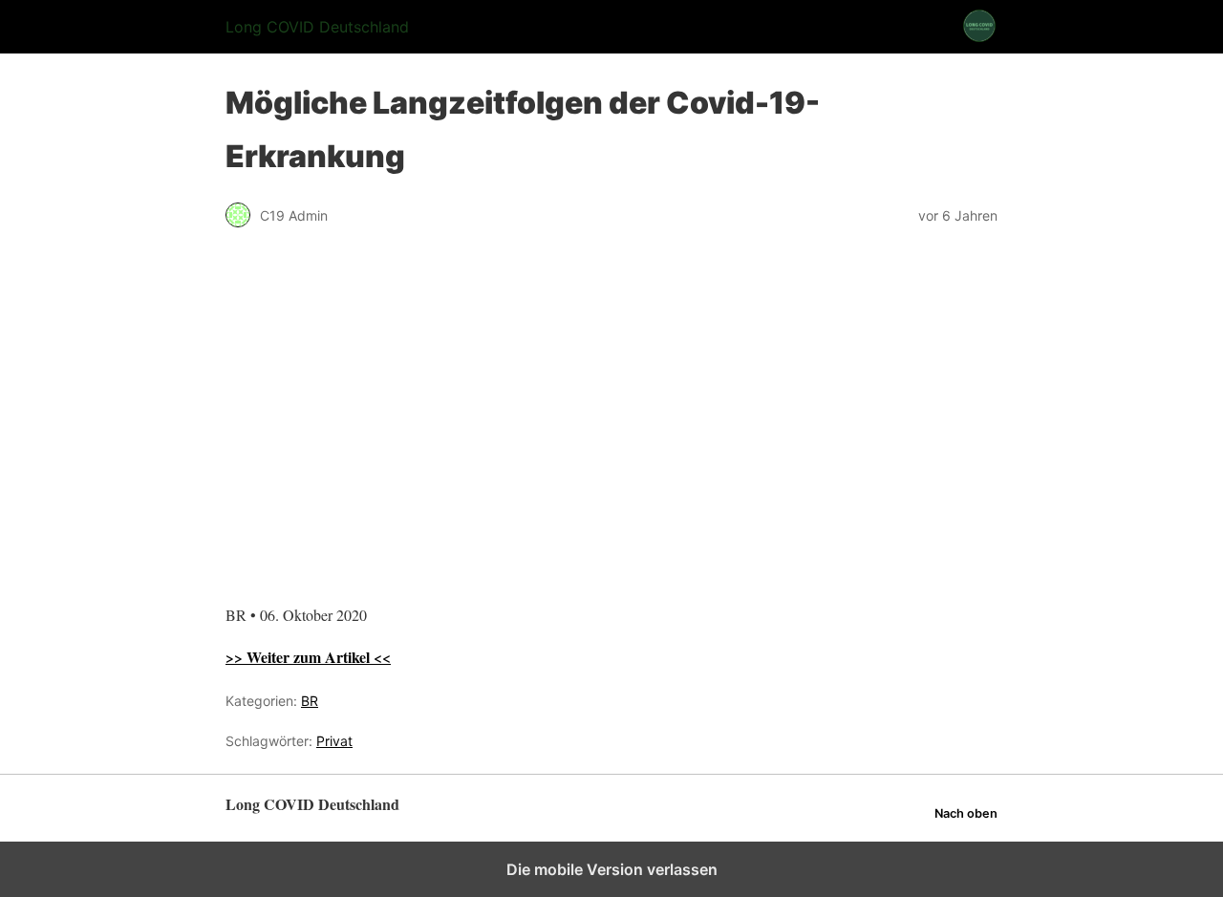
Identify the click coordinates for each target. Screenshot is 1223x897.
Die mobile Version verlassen (612, 869)
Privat (334, 741)
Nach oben (966, 813)
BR (309, 701)
